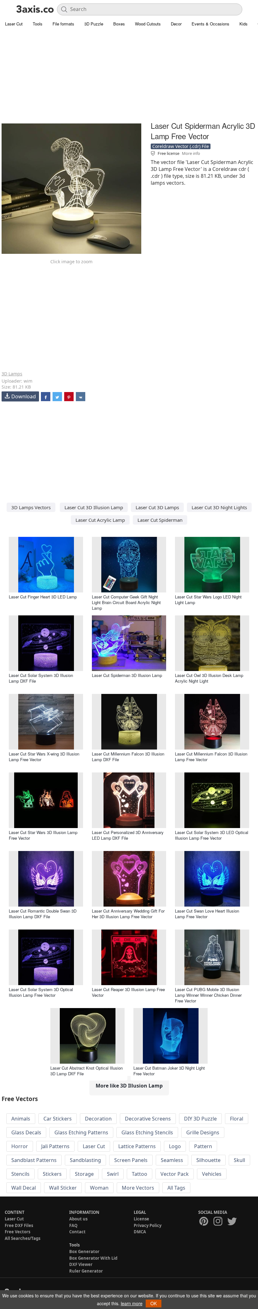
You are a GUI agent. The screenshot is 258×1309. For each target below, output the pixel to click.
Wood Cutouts (148, 24)
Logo (175, 1146)
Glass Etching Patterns (81, 1132)
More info (191, 153)
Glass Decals (26, 1132)
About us (78, 1219)
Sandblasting (85, 1160)
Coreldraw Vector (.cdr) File (180, 146)
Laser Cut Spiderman (159, 520)
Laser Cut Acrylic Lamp (100, 520)
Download (23, 396)
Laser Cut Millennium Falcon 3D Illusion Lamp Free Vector (211, 756)
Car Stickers (57, 1118)
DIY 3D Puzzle (200, 1118)
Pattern (203, 1146)
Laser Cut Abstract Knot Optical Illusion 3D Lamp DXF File (86, 1071)
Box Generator (84, 1251)
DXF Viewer (81, 1264)
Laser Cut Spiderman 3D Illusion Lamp (127, 675)
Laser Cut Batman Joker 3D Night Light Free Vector (169, 1071)
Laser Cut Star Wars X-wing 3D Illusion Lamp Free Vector (44, 756)
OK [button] (153, 1303)
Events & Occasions (210, 24)
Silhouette (208, 1160)
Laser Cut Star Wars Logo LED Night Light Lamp (208, 599)
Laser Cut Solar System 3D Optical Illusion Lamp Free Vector (41, 992)
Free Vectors (17, 1232)
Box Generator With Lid (93, 1258)
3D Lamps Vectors (31, 507)
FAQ (73, 1225)
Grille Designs (202, 1132)
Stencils (20, 1173)
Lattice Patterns (137, 1146)
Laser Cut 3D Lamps (157, 507)
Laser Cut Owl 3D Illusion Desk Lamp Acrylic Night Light (209, 678)
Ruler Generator (86, 1271)
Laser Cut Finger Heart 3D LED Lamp (43, 597)
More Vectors (138, 1187)
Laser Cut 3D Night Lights (219, 507)
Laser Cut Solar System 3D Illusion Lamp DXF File (41, 678)
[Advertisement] (129, 75)
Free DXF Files (19, 1225)
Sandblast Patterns (34, 1160)
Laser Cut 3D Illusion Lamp (93, 507)
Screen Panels (131, 1160)
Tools (37, 24)
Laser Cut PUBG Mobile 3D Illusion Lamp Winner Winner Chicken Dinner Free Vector (208, 995)
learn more (132, 1303)
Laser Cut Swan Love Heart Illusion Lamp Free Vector (207, 913)
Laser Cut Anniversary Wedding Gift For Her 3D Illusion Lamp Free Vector (128, 913)
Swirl (113, 1173)
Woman (99, 1187)
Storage (84, 1173)
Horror (19, 1146)
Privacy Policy (147, 1225)
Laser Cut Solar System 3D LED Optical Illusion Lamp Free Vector (211, 835)
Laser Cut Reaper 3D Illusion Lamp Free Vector (128, 992)
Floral (236, 1118)
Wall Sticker (63, 1187)
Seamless (172, 1160)
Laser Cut (14, 24)
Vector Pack (174, 1173)
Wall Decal (23, 1187)
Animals (20, 1118)
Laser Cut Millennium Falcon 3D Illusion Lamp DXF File (128, 756)
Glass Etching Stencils (147, 1132)
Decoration (98, 1118)
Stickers (52, 1173)
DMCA (140, 1232)
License (141, 1219)
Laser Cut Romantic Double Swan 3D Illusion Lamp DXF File (42, 913)
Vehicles (212, 1173)
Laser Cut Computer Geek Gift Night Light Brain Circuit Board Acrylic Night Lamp (126, 602)
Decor (176, 24)
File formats (63, 24)
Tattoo (139, 1173)
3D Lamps (12, 374)
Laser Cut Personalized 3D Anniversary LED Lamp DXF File (128, 835)
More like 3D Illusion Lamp (129, 1085)
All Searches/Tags (22, 1238)
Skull (239, 1160)
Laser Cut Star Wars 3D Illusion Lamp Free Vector (43, 835)
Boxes (119, 24)
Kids (243, 24)
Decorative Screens (148, 1118)
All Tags (176, 1187)
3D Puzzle (93, 24)
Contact (77, 1232)
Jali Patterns (55, 1146)
